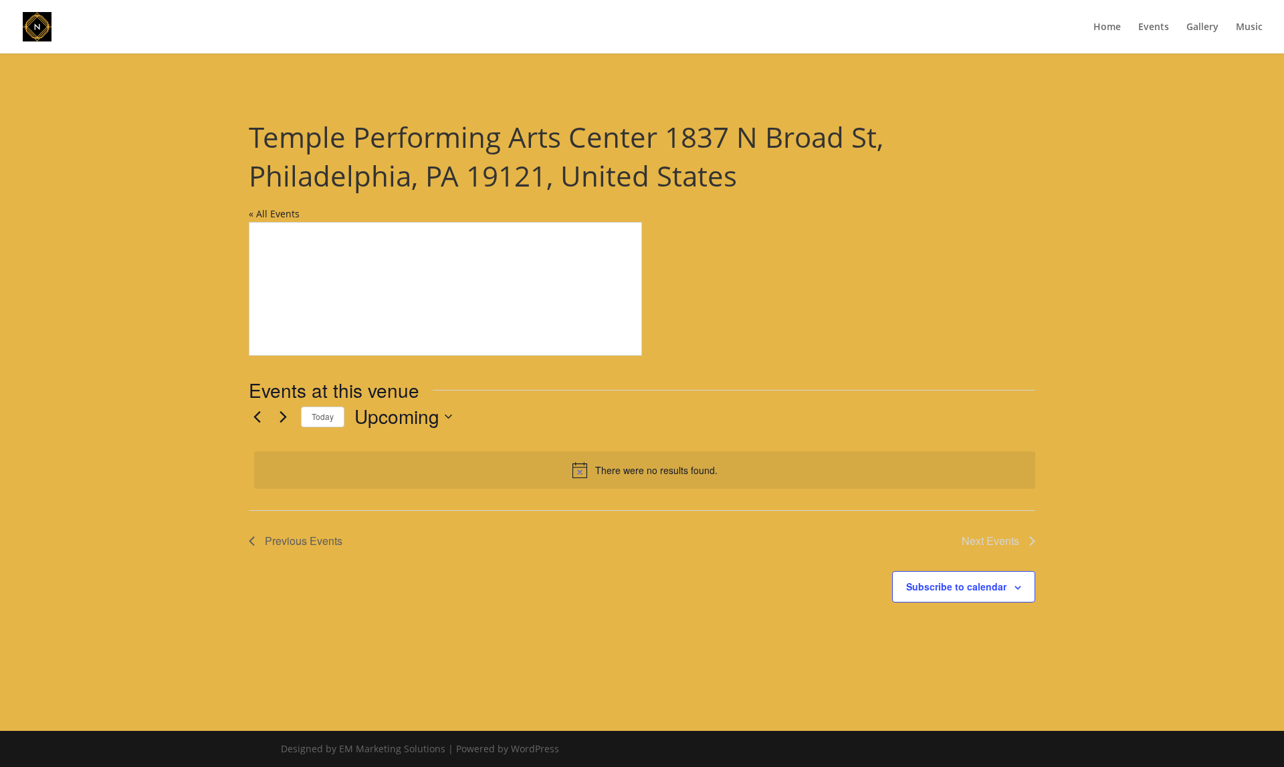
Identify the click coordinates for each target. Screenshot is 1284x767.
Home (1107, 27)
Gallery (1202, 27)
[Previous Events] (257, 417)
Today (323, 416)
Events (1153, 27)
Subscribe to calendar (956, 586)
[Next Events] (283, 417)
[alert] (644, 470)
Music (1249, 27)
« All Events (274, 213)
